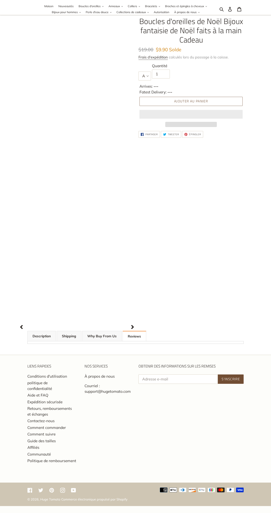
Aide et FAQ (37, 395)
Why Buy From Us (102, 336)
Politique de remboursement (51, 460)
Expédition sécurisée (44, 402)
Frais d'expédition (153, 57)
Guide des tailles (41, 440)
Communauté (39, 454)
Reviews (134, 336)
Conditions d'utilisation (47, 376)
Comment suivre (41, 434)
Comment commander (46, 427)
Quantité (159, 65)
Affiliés (33, 447)
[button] (191, 114)
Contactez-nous (41, 420)
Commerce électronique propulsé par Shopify (94, 499)
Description (42, 336)
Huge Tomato (50, 499)
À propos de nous (100, 376)
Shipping (69, 336)
